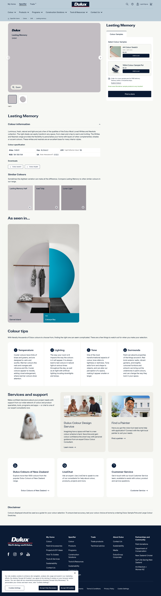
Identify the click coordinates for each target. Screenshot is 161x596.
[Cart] (151, 4)
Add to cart (136, 55)
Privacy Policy (109, 589)
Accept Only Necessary (48, 588)
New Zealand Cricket (143, 555)
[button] (16, 87)
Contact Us (50, 568)
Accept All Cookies (67, 588)
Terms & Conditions (94, 589)
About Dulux (118, 537)
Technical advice (97, 546)
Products (72, 546)
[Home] (9, 18)
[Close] (75, 573)
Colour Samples (116, 34)
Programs (72, 550)
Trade (32, 4)
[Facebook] (8, 554)
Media (115, 550)
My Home (12, 4)
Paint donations (141, 544)
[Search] (127, 4)
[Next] (100, 57)
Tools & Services (53, 559)
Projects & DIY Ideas (54, 550)
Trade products (97, 541)
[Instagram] (15, 554)
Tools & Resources (75, 561)
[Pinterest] (21, 554)
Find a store (130, 94)
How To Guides (52, 554)
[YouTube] (28, 554)
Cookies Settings (14, 588)
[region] (40, 582)
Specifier (23, 4)
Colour (49, 541)
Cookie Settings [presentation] (123, 589)
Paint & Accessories (54, 546)
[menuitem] (12, 12)
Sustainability (51, 563)
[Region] (132, 4)
